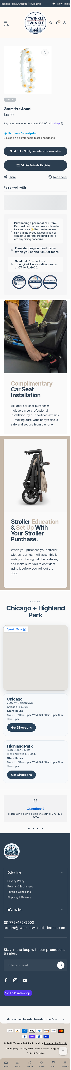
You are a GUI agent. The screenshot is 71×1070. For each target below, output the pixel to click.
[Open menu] (5, 22)
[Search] (51, 23)
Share (12, 175)
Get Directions (21, 742)
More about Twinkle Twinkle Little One (34, 1033)
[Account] (64, 23)
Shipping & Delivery (19, 911)
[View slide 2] (32, 843)
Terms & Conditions (19, 906)
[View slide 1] (27, 843)
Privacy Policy (15, 895)
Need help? (58, 175)
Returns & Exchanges (20, 900)
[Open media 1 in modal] (45, 52)
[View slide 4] (41, 843)
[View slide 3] (36, 843)
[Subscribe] (58, 979)
